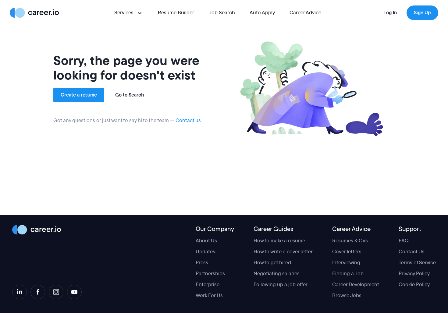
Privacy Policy (414, 273)
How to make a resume (279, 240)
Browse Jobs (346, 295)
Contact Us (412, 251)
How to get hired (272, 262)
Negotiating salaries (277, 273)
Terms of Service (417, 262)
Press (202, 262)
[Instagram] (56, 292)
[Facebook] (37, 292)
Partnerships (210, 273)
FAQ (404, 240)
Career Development (355, 284)
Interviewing (346, 262)
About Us (206, 240)
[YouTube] (74, 292)
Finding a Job (348, 273)
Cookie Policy (414, 284)
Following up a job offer (281, 284)
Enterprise (207, 284)
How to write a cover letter (283, 251)
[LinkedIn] (19, 292)
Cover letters (346, 251)
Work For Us (209, 295)
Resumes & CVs (350, 240)
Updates (205, 251)
